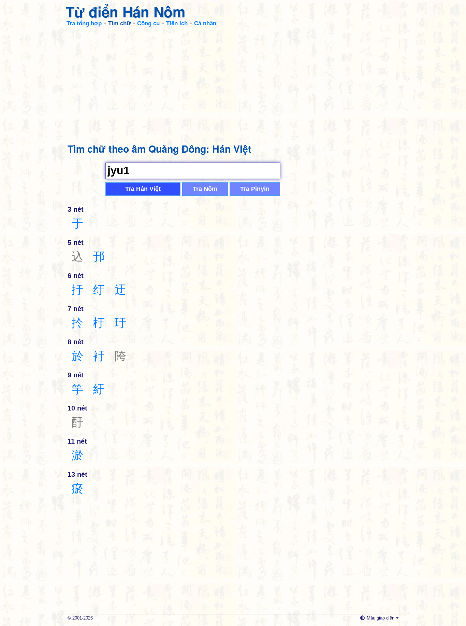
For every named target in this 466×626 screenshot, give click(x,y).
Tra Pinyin (255, 188)
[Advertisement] (233, 82)
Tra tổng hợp (84, 23)
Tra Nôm (205, 188)
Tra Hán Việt (143, 188)
